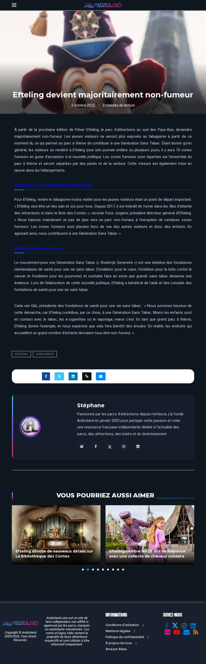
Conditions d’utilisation (122, 625)
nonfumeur (45, 354)
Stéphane (91, 405)
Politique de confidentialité (125, 637)
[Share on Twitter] (59, 376)
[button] (18, 538)
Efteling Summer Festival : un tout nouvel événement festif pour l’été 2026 (149, 553)
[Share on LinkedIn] (73, 376)
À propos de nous (119, 643)
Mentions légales (118, 631)
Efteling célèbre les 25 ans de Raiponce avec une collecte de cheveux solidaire (54, 553)
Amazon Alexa (116, 649)
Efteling (21, 354)
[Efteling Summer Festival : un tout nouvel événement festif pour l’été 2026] (150, 534)
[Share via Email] (101, 376)
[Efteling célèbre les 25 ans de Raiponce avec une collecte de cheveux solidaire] (56, 534)
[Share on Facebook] (46, 376)
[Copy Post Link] (86, 376)
